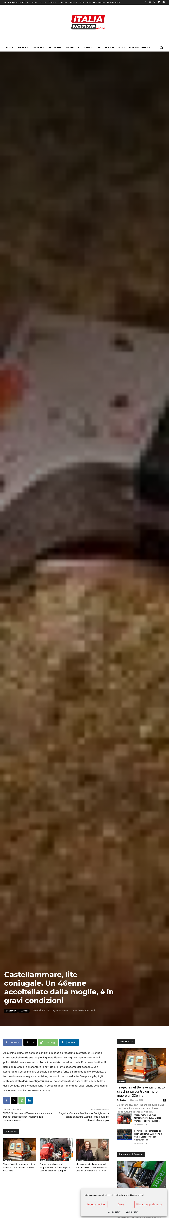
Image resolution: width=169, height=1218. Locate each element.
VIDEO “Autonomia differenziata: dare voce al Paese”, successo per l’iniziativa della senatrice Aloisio (27, 1117)
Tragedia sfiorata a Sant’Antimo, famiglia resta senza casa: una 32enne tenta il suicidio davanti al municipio (84, 1117)
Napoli (24, 1011)
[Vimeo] (159, 2)
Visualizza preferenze (149, 1204)
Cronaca (10, 1011)
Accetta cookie (95, 1204)
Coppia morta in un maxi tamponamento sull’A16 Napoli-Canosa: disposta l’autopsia (55, 1167)
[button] (161, 48)
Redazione (62, 1010)
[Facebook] (145, 2)
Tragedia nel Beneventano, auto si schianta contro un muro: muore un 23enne (19, 1167)
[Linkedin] (29, 1100)
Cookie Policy (132, 1212)
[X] (154, 2)
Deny (121, 1204)
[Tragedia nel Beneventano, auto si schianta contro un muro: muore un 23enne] (19, 1149)
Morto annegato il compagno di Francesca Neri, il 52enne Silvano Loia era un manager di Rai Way (91, 1167)
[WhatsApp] (21, 1100)
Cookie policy (114, 1212)
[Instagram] (150, 2)
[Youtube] (163, 2)
